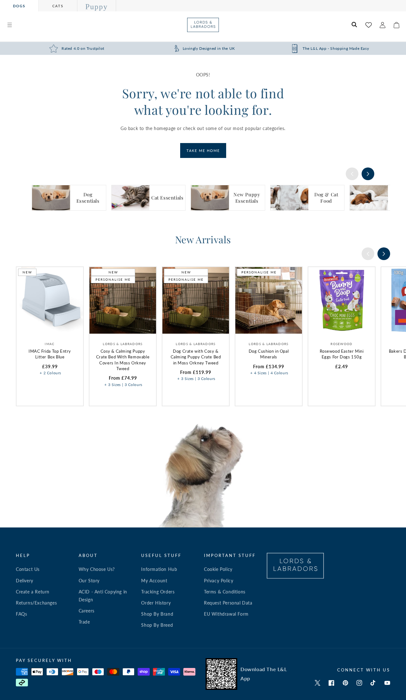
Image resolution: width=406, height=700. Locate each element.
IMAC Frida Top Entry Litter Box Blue (50, 354)
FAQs (21, 614)
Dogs (19, 6)
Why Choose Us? (97, 569)
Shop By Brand (157, 614)
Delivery (24, 580)
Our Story (89, 580)
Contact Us (28, 569)
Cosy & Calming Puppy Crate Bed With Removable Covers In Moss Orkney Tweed (122, 360)
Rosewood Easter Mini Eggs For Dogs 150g (342, 354)
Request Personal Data (228, 602)
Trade (84, 622)
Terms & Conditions (225, 591)
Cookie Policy (218, 569)
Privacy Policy (218, 580)
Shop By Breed (157, 625)
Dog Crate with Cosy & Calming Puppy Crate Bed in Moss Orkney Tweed (196, 357)
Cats (57, 6)
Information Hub (159, 569)
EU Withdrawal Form (226, 614)
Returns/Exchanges (36, 602)
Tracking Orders (157, 591)
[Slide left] (352, 173)
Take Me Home (203, 150)
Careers (87, 610)
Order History (156, 602)
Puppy (96, 7)
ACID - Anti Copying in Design (103, 595)
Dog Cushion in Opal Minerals (269, 354)
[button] (9, 25)
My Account (154, 580)
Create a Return (32, 591)
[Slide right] (368, 173)
